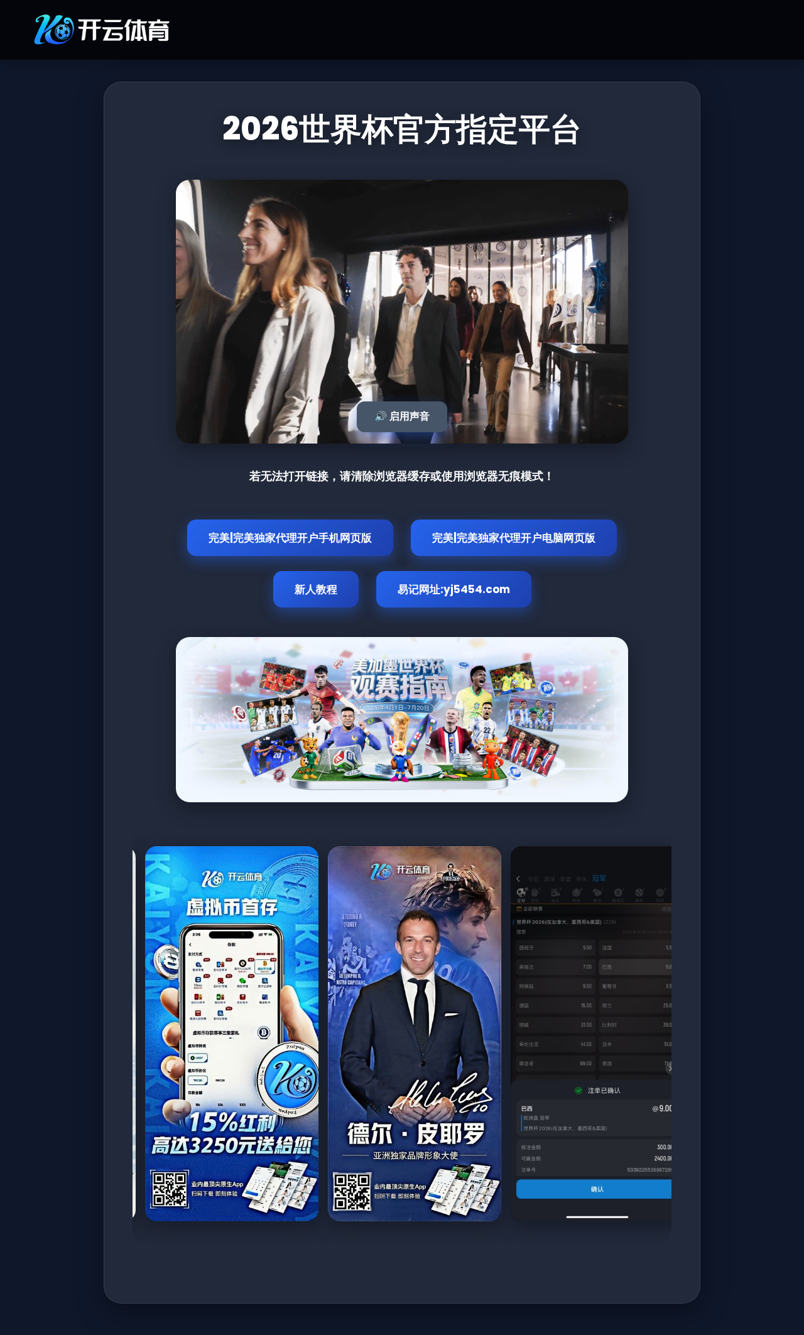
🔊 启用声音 (402, 416)
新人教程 (316, 589)
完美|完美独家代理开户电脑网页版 (513, 537)
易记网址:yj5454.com (454, 589)
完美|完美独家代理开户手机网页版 (290, 537)
